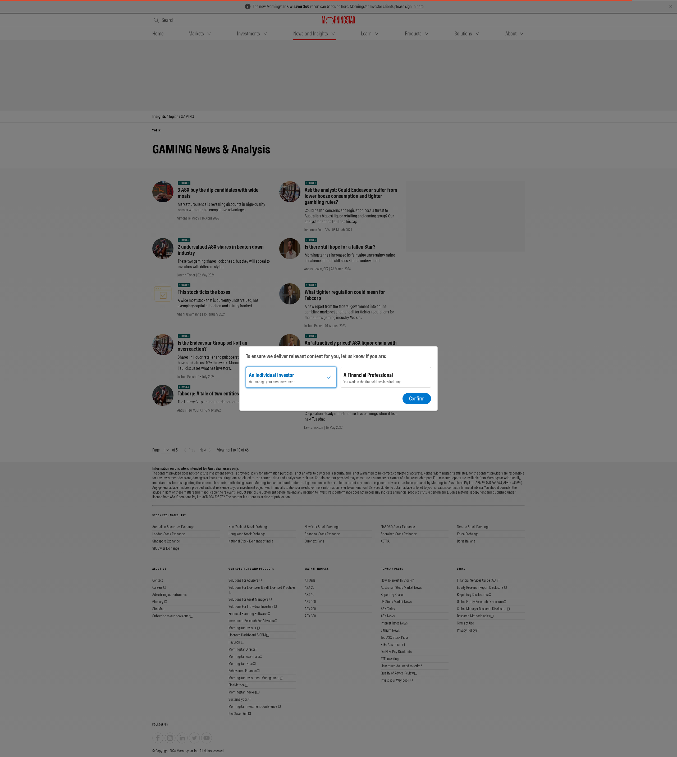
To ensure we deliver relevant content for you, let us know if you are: (316, 356)
